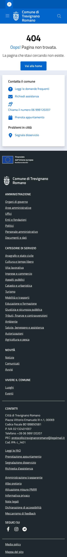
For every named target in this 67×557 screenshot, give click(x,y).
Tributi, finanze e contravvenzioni (26, 315)
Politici (9, 225)
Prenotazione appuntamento (23, 456)
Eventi (9, 393)
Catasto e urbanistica (18, 285)
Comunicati (12, 363)
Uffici (8, 213)
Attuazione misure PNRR (21, 489)
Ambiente (11, 321)
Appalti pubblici (15, 279)
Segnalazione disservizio (20, 462)
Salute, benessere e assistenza (24, 327)
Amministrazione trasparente (23, 477)
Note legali (12, 501)
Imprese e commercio (18, 273)
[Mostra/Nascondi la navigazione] (7, 15)
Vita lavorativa (14, 267)
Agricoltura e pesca (17, 339)
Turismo (10, 291)
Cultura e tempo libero (19, 261)
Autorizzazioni (14, 333)
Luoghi (9, 387)
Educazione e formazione (21, 303)
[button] (59, 16)
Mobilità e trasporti (17, 297)
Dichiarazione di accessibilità (23, 507)
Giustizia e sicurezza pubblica (23, 309)
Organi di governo (16, 201)
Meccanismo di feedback (20, 513)
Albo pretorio (13, 483)
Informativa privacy (17, 495)
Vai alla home (33, 66)
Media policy (13, 544)
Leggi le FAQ (13, 450)
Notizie (9, 357)
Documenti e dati (16, 237)
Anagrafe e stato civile (19, 255)
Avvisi (9, 369)
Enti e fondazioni (15, 219)
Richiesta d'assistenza (19, 468)
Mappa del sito (14, 552)
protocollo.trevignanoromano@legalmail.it (38, 437)
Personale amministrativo (21, 231)
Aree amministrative (18, 207)
